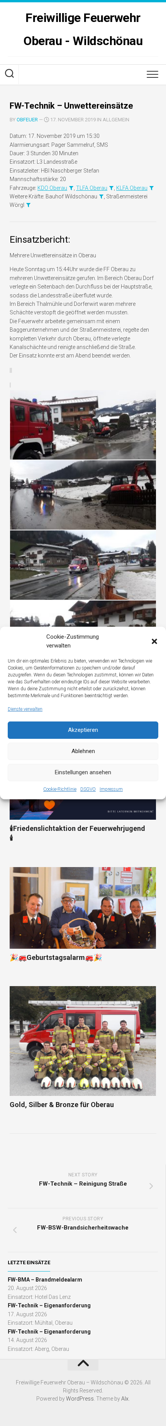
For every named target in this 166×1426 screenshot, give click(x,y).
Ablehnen (83, 751)
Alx (125, 1399)
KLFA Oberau (131, 188)
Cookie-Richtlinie (59, 789)
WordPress (80, 1399)
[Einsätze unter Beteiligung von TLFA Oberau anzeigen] (111, 188)
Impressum (111, 789)
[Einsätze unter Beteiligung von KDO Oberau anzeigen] (71, 188)
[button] (154, 641)
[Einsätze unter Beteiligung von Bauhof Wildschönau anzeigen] (101, 196)
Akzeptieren (83, 729)
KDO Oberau (52, 188)
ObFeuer (27, 119)
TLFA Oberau (91, 188)
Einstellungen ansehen (83, 772)
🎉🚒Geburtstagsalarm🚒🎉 (56, 957)
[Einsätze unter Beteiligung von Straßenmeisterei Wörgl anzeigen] (28, 205)
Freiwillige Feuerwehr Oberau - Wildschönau (83, 29)
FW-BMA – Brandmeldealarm (45, 1280)
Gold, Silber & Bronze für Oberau (62, 1105)
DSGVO (88, 789)
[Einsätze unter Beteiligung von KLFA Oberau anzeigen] (151, 188)
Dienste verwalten (25, 709)
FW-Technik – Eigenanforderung (49, 1305)
